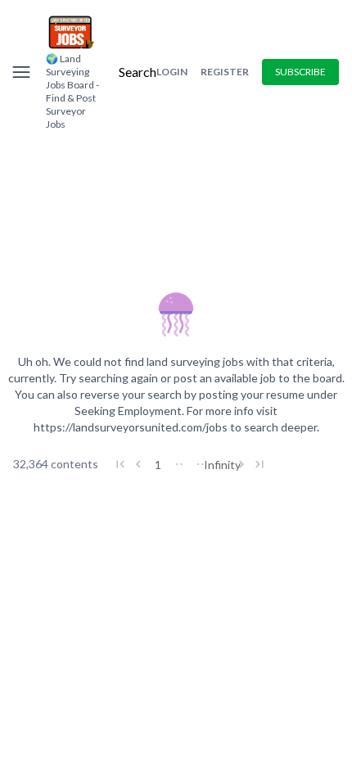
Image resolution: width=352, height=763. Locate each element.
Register (225, 71)
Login (171, 71)
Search (137, 71)
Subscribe (300, 71)
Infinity (222, 465)
